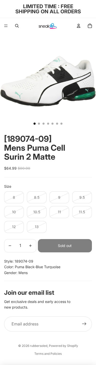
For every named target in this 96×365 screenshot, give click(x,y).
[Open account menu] (78, 25)
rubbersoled (38, 346)
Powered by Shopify (63, 346)
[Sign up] (84, 324)
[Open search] (17, 25)
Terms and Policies (48, 354)
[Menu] (6, 26)
